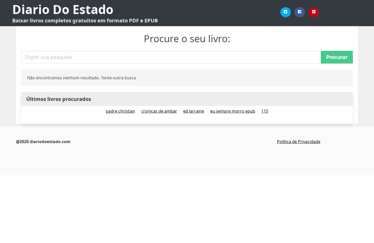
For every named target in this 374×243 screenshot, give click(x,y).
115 (264, 111)
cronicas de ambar (159, 111)
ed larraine (193, 111)
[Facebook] (299, 12)
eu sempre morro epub (232, 111)
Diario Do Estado (62, 9)
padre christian (120, 111)
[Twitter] (285, 12)
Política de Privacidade (298, 141)
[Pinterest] (314, 12)
